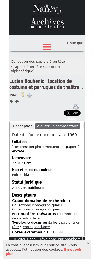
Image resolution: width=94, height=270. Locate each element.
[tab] (22, 126)
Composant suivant (17, 101)
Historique (75, 43)
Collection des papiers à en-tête (38, 61)
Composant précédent (11, 101)
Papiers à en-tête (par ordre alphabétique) (35, 69)
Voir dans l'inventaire (22, 94)
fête (36, 218)
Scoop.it (74, 119)
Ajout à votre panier (29, 95)
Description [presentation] (22, 126)
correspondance (36, 227)
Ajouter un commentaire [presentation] (57, 126)
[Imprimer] (76, 107)
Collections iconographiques (36, 205)
